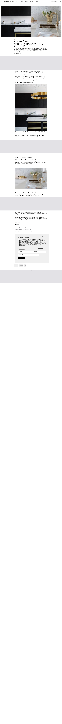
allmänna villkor (40, 248)
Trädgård (32, 1)
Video (37, 1)
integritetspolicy (22, 245)
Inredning (21, 1)
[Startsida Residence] (7, 1)
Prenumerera (54, 1)
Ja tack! (21, 257)
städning (21, 265)
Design (26, 1)
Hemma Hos (14, 1)
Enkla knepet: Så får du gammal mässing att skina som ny (27, 227)
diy (14, 39)
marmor (16, 265)
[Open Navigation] (2, 1)
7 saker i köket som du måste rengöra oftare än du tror (26, 231)
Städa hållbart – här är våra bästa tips (23, 229)
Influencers (42, 1)
